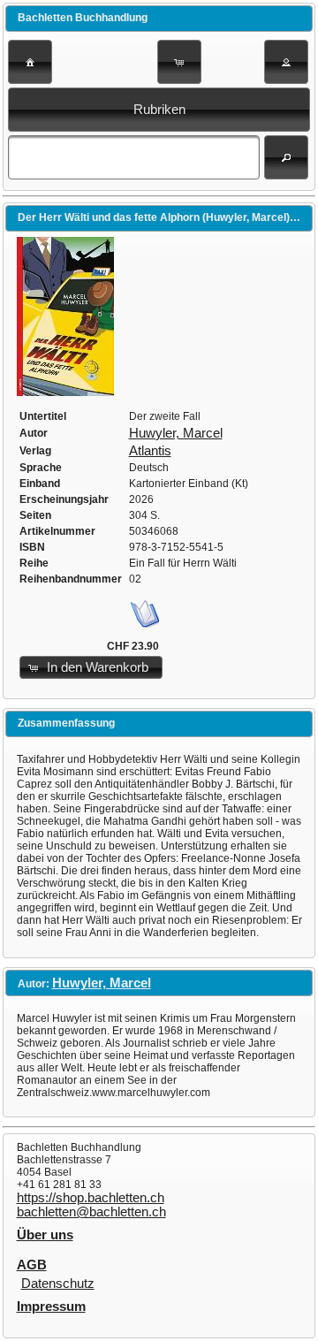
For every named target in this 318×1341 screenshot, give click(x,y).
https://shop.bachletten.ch (90, 1198)
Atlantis (150, 451)
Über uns (45, 1235)
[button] (30, 62)
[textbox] (133, 157)
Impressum (51, 1306)
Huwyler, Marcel (176, 433)
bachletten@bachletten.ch (91, 1212)
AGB (32, 1265)
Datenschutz (58, 1283)
